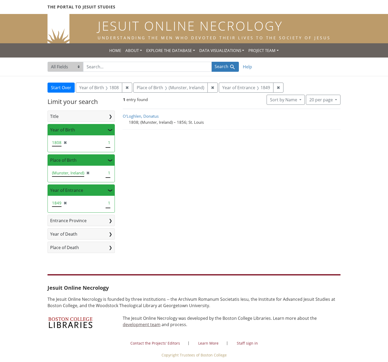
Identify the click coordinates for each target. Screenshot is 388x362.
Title (54, 116)
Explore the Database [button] (169, 50)
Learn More (208, 343)
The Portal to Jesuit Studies (81, 6)
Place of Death (64, 247)
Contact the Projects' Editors (155, 343)
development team (141, 324)
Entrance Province (68, 220)
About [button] (132, 50)
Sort (283, 100)
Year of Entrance (66, 190)
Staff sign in (247, 343)
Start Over (61, 88)
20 (321, 100)
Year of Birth (62, 130)
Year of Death (63, 234)
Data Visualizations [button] (220, 50)
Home (115, 50)
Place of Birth (63, 160)
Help (247, 67)
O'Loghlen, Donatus (141, 116)
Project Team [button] (262, 50)
